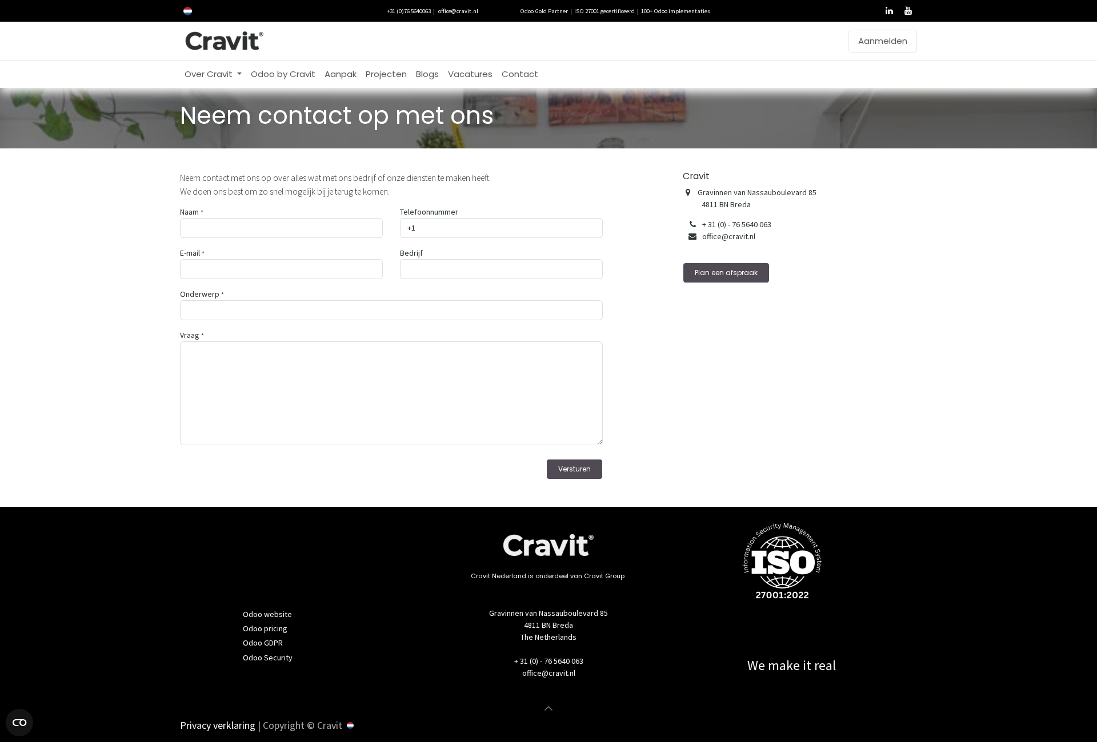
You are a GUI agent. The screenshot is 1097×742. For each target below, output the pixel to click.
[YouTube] (907, 10)
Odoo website (267, 614)
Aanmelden (882, 41)
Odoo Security (268, 657)
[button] (548, 708)
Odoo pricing (265, 628)
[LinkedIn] (889, 10)
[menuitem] (213, 74)
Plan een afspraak (726, 272)
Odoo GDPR (263, 643)
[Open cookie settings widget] (19, 722)
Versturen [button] (574, 469)
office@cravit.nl (458, 11)
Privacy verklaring (217, 725)
